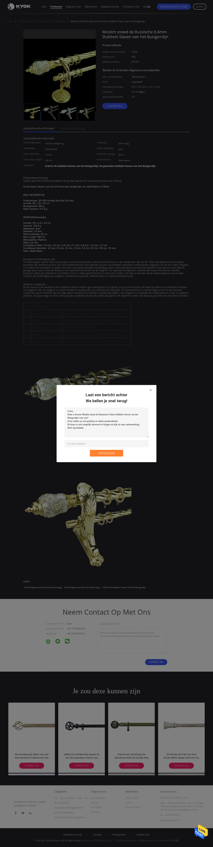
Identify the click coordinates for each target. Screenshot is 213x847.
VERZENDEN (106, 453)
